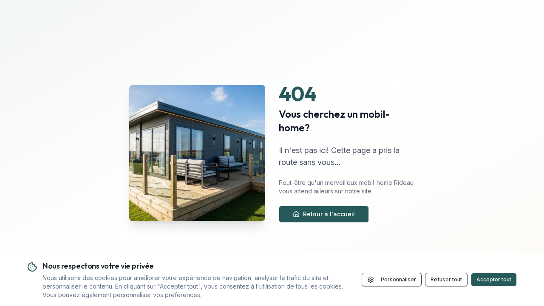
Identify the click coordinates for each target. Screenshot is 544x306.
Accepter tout (493, 279)
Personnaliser (398, 279)
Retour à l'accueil (329, 214)
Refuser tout (446, 279)
